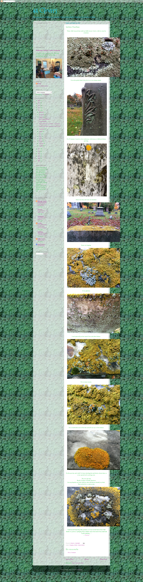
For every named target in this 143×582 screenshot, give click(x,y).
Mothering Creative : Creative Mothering (48, 50)
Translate (47, 94)
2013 (39, 149)
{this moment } (41, 245)
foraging (71, 545)
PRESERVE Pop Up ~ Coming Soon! (42, 234)
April (40, 138)
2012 (39, 151)
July (40, 134)
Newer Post (69, 559)
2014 (39, 110)
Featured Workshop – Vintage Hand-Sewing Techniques (43, 226)
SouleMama (41, 216)
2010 (39, 156)
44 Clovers (45, 10)
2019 (39, 100)
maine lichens (81, 545)
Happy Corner (41, 244)
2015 (39, 107)
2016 (39, 105)
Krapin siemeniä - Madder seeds (42, 204)
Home (87, 559)
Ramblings (40, 232)
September (41, 129)
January (41, 146)
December (41, 112)
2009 (39, 158)
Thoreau (87, 535)
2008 (39, 161)
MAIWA (40, 223)
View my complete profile (42, 86)
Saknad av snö (41, 240)
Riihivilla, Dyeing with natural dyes (42, 201)
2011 (39, 153)
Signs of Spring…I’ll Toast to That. (43, 211)
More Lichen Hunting (44, 119)
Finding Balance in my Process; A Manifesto (49, 124)
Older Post (103, 559)
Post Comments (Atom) (78, 563)
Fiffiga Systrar (41, 239)
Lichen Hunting (42, 121)
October (41, 117)
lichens (75, 545)
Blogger (80, 569)
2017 (39, 103)
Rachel (39, 84)
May (40, 136)
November (41, 114)
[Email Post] (83, 543)
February (41, 143)
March (41, 141)
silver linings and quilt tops (42, 218)
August (41, 131)
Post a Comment (72, 552)
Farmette (40, 209)
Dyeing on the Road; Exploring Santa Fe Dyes (50, 126)
